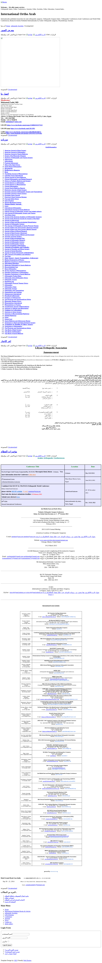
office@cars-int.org (52, 693)
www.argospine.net (68, 864)
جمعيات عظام (9, 898)
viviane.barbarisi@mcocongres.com (50, 788)
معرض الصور (7, 30)
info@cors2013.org (51, 806)
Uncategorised (12, 89)
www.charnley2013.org (70, 788)
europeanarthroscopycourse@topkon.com (58, 836)
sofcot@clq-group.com (52, 842)
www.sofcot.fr (67, 842)
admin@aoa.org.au (52, 795)
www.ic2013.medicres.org (59, 661)
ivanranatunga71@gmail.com (11, 558)
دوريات (4, 139)
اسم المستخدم (7, 934)
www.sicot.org (66, 825)
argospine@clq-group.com (51, 864)
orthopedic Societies (17, 26)
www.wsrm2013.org (67, 709)
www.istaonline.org (67, 819)
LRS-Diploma (9, 915)
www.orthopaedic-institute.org (68, 616)
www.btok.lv (64, 755)
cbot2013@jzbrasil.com (50, 847)
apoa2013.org (59, 724)
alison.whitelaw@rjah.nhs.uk (49, 616)
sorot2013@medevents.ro (49, 781)
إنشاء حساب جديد (10, 954)
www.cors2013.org (66, 806)
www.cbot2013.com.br (67, 847)
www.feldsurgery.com (59, 658)
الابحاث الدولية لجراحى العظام (15, 900)
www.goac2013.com (67, 644)
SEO (15, 960)
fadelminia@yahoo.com (14, 122)
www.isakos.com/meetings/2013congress (59, 624)
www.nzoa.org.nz (66, 812)
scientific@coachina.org (50, 831)
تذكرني (4, 941)
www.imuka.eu (65, 853)
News (6, 920)
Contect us (8, 922)
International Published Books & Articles (17, 911)
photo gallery (9, 924)
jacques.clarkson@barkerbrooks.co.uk (49, 699)
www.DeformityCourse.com (69, 731)
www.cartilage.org (66, 748)
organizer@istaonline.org (52, 819)
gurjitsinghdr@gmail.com (15, 556)
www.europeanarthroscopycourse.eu (59, 837)
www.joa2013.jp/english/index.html (59, 639)
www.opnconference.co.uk (71, 699)
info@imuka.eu (52, 853)
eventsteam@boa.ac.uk (52, 761)
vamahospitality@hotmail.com (35, 885)
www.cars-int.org (66, 693)
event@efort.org (50, 652)
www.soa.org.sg (59, 800)
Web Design (27, 960)
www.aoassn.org (59, 666)
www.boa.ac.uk (67, 761)
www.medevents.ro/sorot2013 (68, 781)
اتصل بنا (5, 94)
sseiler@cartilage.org (52, 748)
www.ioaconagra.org (68, 859)
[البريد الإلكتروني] (39, 34)
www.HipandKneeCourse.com (68, 716)
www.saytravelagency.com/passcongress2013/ (59, 704)
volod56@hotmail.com (52, 635)
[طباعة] (29, 34)
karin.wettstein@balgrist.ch (58, 768)
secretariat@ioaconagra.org (51, 859)
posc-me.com (59, 774)
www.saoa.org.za (59, 736)
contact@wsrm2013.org (51, 709)
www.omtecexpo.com (59, 673)
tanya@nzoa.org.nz (52, 812)
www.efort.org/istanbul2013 (65, 652)
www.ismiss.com (67, 635)
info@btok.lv (53, 755)
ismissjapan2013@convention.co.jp (58, 679)
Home (8, 26)
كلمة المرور (6, 938)
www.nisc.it (59, 629)
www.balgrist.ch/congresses (59, 769)
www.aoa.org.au (66, 795)
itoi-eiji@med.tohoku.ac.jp (18, 592)
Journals (7, 918)
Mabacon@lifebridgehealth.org (48, 716)
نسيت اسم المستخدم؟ (12, 952)
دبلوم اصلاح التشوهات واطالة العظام (17, 896)
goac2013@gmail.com (51, 644)
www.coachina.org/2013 (67, 831)
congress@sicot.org (34, 491)
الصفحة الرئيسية (10, 902)
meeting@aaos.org (17, 536)
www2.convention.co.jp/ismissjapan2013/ (59, 680)
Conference (8, 917)
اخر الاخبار (6, 341)
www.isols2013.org (59, 741)
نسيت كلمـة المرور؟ (11, 950)
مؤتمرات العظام (9, 451)
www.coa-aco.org (59, 686)
